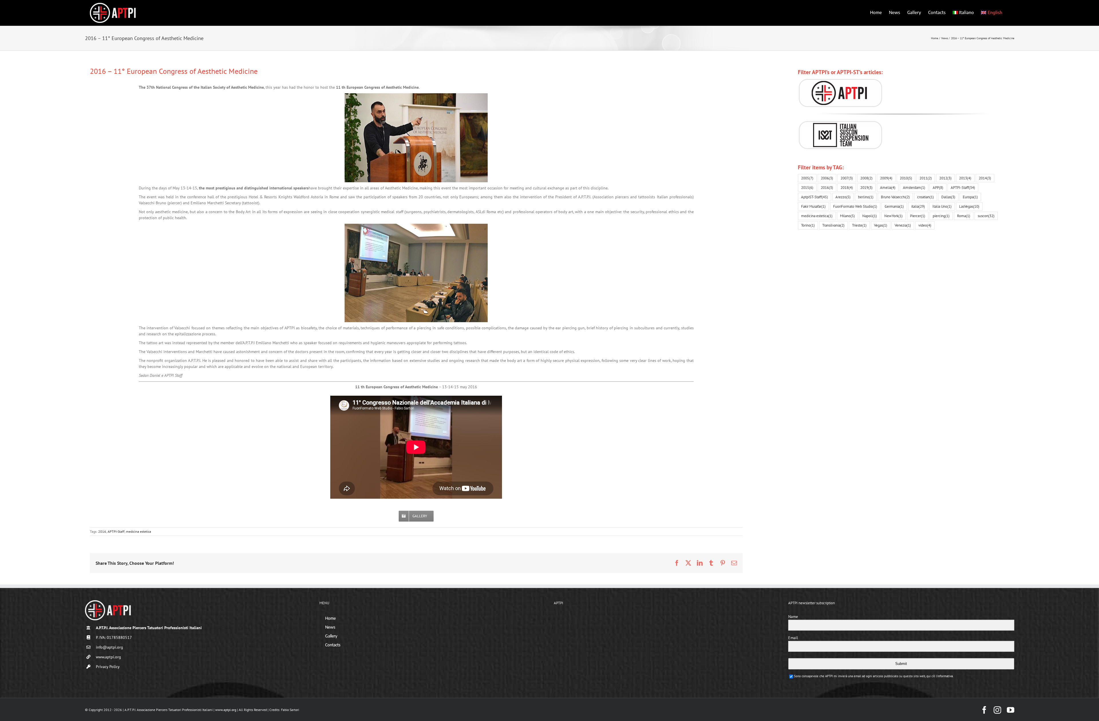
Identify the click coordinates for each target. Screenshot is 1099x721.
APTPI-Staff (116, 531)
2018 (847, 187)
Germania (894, 206)
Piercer (917, 215)
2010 (906, 178)
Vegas (880, 225)
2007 (847, 178)
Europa (970, 197)
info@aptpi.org (109, 647)
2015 (807, 187)
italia (918, 206)
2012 (945, 178)
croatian (925, 197)
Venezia (903, 225)
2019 (866, 187)
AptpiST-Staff (814, 197)
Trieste (859, 225)
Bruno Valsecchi (895, 197)
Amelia (888, 187)
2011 (926, 178)
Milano (847, 215)
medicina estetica (138, 531)
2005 (807, 178)
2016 (102, 531)
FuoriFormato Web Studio (855, 206)
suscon (986, 215)
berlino (865, 197)
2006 (827, 178)
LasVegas (969, 206)
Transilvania (833, 225)
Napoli (869, 215)
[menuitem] (963, 12)
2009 (886, 178)
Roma (963, 215)
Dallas (948, 197)
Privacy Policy (108, 666)
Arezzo (843, 197)
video (924, 225)
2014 (985, 178)
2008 (866, 178)
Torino (808, 225)
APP (938, 187)
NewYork (893, 215)
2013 (965, 178)
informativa (945, 676)
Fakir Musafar (813, 206)
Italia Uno (942, 206)
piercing (941, 215)
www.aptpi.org (108, 656)
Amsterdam (914, 187)
